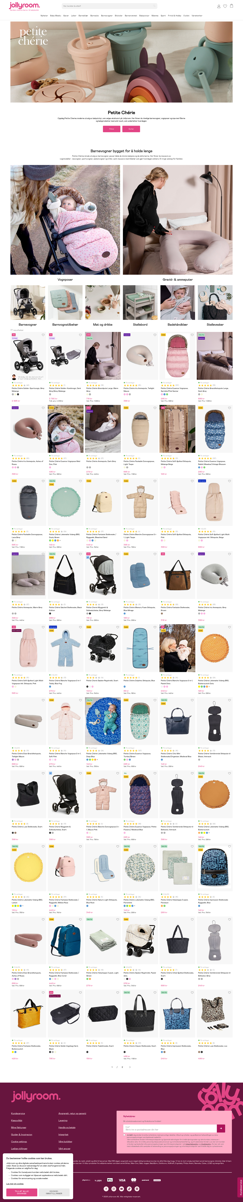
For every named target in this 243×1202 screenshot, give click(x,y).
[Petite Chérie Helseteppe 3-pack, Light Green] (164, 906)
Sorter (131, 129)
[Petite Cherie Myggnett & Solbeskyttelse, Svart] (90, 614)
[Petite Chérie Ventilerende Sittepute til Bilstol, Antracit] (199, 760)
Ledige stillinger (19, 1148)
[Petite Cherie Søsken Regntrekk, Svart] (87, 687)
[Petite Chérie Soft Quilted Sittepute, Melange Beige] (162, 467)
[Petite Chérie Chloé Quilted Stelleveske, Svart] (162, 979)
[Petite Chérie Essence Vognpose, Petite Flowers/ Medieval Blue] (125, 833)
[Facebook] (106, 1188)
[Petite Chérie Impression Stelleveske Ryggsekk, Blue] (199, 906)
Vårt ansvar (64, 1148)
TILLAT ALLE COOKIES (22, 1192)
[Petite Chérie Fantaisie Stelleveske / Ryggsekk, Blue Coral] (93, 540)
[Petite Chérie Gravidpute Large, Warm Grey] (87, 394)
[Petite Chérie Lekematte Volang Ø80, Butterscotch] (58, 540)
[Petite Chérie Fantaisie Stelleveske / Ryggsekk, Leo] (95, 540)
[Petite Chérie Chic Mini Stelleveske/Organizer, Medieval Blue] (162, 760)
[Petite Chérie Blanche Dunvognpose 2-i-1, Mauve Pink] (127, 540)
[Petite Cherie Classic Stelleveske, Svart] (125, 1052)
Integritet (63, 1134)
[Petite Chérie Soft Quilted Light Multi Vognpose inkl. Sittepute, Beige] (199, 540)
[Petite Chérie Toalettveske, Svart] (87, 1052)
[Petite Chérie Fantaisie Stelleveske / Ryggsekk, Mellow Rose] (90, 540)
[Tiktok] (129, 1188)
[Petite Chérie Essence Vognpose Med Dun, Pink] (50, 467)
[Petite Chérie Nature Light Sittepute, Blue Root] (87, 906)
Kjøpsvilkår (16, 1120)
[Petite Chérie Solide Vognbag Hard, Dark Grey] (53, 1052)
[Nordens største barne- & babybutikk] (24, 5)
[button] (225, 6)
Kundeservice (18, 1113)
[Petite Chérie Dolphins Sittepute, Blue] (125, 687)
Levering (62, 1120)
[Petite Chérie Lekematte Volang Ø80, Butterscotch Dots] (53, 540)
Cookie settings (19, 1141)
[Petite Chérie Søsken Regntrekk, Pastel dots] (90, 687)
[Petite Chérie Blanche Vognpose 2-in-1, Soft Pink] (164, 687)
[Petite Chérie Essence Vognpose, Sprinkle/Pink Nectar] (162, 394)
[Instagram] (113, 1188)
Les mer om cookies (15, 1183)
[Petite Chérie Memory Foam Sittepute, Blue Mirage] (125, 614)
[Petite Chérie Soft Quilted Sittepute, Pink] (164, 467)
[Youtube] (121, 1188)
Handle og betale (66, 1127)
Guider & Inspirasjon (21, 1134)
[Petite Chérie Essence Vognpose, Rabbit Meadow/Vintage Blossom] (164, 394)
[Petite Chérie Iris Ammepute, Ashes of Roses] (127, 394)
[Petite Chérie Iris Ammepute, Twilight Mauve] (125, 394)
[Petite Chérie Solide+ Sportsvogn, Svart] (18, 394)
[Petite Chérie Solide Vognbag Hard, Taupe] (55, 1052)
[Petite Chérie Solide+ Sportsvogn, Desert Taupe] (15, 394)
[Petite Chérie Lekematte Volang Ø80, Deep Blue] (55, 540)
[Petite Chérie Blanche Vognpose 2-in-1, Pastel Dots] (162, 687)
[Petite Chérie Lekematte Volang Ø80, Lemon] (13, 906)
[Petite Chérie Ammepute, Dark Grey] (87, 467)
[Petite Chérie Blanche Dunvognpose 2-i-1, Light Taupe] (125, 540)
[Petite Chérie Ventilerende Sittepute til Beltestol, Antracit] (162, 833)
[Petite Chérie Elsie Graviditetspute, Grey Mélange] (18, 760)
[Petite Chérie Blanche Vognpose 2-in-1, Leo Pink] (167, 687)
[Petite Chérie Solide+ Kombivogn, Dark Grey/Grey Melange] (50, 394)
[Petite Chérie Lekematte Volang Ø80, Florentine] (125, 906)
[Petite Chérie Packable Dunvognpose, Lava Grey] (127, 467)
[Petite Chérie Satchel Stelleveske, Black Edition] (50, 614)
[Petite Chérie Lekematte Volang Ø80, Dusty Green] (50, 540)
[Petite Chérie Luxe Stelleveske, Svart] (13, 833)
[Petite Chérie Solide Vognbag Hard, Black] (50, 1052)
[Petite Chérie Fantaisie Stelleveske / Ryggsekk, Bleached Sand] (87, 540)
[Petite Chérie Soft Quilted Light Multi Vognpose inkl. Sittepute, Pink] (202, 540)
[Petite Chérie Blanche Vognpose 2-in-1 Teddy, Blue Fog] (50, 687)
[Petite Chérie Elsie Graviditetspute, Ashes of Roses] (15, 760)
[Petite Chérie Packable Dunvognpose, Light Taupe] (125, 467)
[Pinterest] (137, 1188)
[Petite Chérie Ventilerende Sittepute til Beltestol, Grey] (164, 833)
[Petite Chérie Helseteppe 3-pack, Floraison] (162, 906)
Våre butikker (65, 1141)
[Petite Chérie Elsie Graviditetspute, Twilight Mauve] (13, 760)
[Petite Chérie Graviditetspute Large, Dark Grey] (90, 394)
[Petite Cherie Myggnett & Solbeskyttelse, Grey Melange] (87, 614)
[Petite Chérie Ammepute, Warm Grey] (90, 467)
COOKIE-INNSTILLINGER (54, 1192)
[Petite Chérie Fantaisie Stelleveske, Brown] (162, 614)
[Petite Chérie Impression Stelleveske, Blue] (162, 1052)
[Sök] (154, 5)
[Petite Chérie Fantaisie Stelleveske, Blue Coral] (15, 1052)
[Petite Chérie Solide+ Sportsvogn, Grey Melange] (13, 394)
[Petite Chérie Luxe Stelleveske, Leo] (15, 833)
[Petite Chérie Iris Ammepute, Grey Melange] (130, 394)
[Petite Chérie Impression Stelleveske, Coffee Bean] (164, 1052)
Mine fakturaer (18, 1127)
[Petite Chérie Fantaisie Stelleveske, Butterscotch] (13, 1052)
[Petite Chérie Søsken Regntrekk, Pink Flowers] (93, 687)
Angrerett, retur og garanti (72, 1113)
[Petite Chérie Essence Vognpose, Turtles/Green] (167, 394)
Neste (130, 1067)
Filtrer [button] (111, 129)
